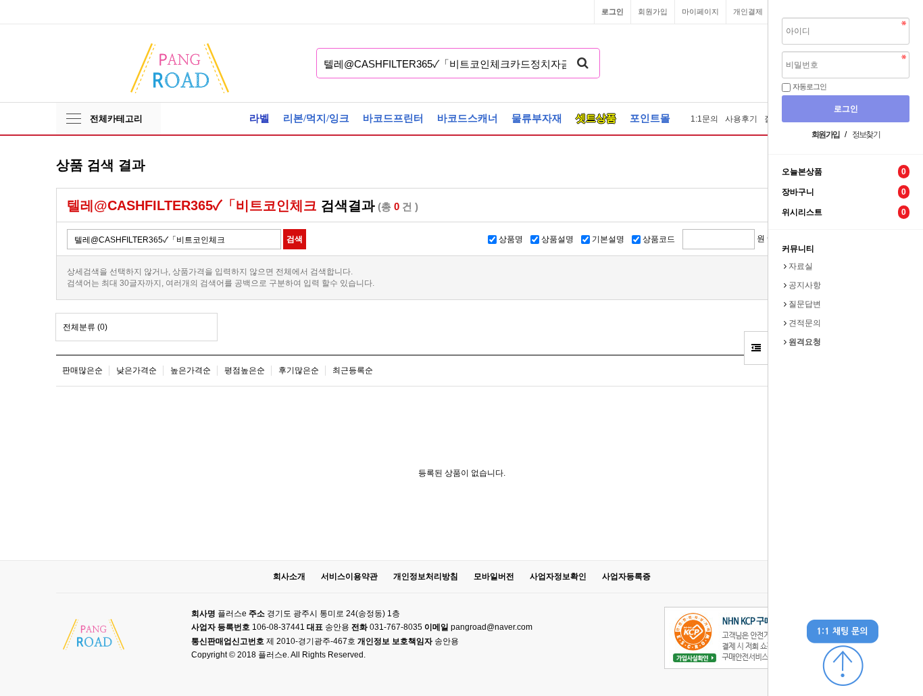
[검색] (583, 63)
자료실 (801, 266)
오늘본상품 (844, 172)
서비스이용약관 (349, 576)
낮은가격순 (136, 370)
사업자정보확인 (558, 576)
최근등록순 (352, 370)
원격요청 (805, 342)
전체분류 (85, 327)
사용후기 (741, 119)
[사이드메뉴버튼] (756, 348)
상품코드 (659, 239)
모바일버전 (494, 576)
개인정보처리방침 (425, 576)
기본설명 (608, 239)
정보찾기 (866, 134)
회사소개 (289, 576)
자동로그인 (809, 86)
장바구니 (844, 192)
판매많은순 (82, 370)
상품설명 (557, 239)
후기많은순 (298, 370)
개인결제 (748, 11)
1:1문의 (704, 119)
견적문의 (805, 323)
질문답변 (805, 304)
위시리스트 (844, 212)
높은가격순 (190, 370)
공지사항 (805, 285)
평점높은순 (244, 370)
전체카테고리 (116, 119)
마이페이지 (700, 11)
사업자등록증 (626, 576)
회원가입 (653, 11)
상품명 (511, 239)
